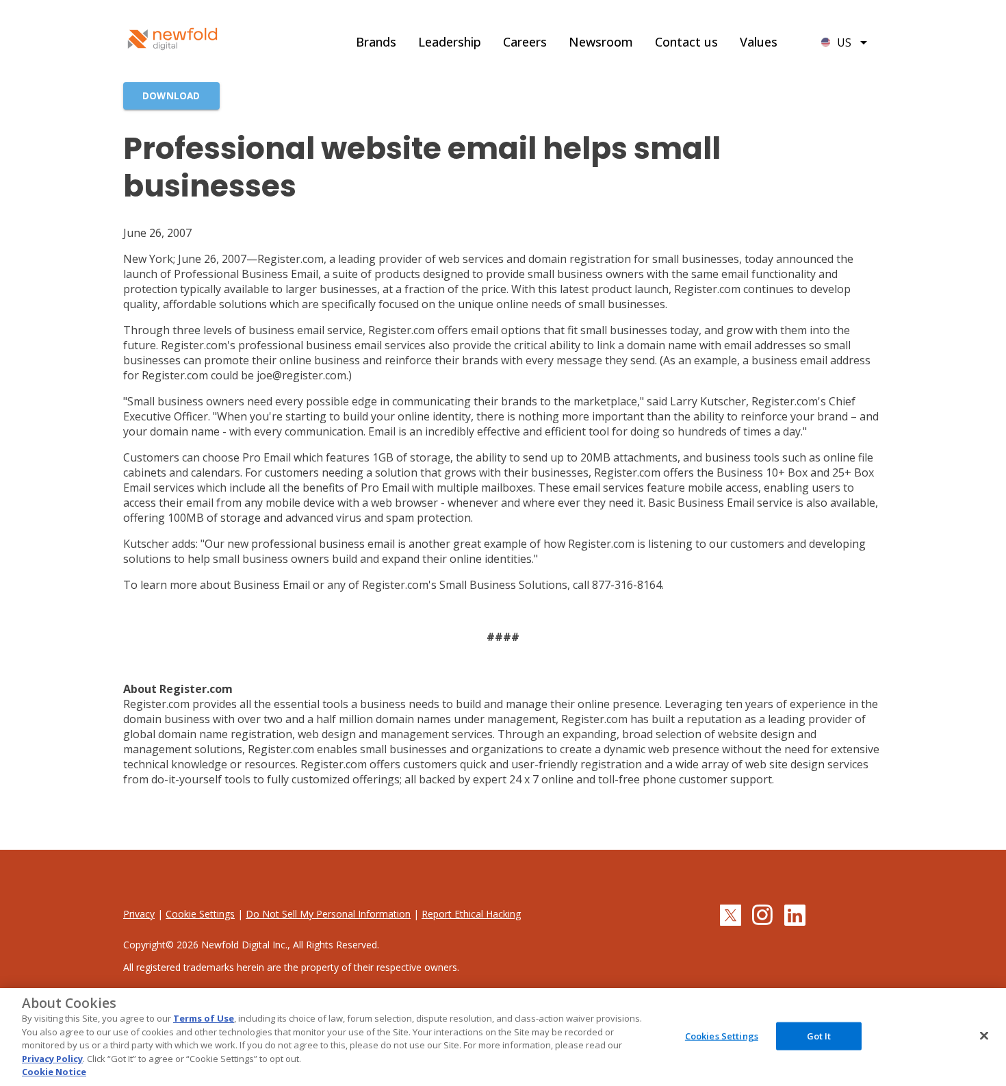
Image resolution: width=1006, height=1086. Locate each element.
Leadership (449, 42)
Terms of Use (203, 1018)
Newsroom (601, 42)
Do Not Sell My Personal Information (328, 913)
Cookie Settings (200, 913)
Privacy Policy (52, 1058)
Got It (819, 1035)
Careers (525, 42)
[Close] (984, 1035)
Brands (376, 42)
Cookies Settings (721, 1035)
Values (758, 42)
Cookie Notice (54, 1071)
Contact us (686, 42)
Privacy (139, 913)
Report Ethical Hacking (471, 913)
